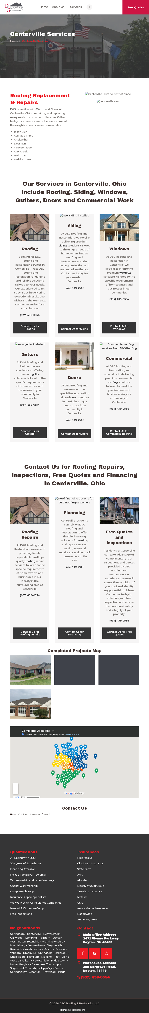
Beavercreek (51, 934)
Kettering (31, 937)
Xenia (65, 956)
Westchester (33, 949)
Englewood (17, 956)
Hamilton (33, 956)
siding (63, 245)
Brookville (29, 953)
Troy (57, 956)
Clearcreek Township (45, 964)
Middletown (58, 960)
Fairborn (44, 937)
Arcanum (35, 972)
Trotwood (49, 972)
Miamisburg (17, 945)
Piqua (61, 972)
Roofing (30, 249)
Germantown (36, 945)
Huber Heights (19, 964)
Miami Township (52, 941)
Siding (74, 226)
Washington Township (24, 941)
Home (14, 41)
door (73, 397)
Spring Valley (18, 972)
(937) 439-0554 (29, 315)
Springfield (45, 953)
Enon (58, 968)
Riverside (16, 949)
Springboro (17, 934)
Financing (74, 513)
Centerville (34, 934)
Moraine (46, 956)
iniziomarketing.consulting (74, 1010)
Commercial (119, 358)
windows (125, 272)
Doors (74, 378)
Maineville (61, 949)
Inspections (119, 543)
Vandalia (15, 953)
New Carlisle (41, 960)
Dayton (57, 937)
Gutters (29, 354)
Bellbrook (61, 953)
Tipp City (46, 968)
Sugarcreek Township (24, 968)
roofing (113, 382)
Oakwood (16, 937)
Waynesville (55, 945)
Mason (48, 949)
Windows (119, 249)
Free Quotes (119, 532)
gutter (36, 374)
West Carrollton (20, 960)
